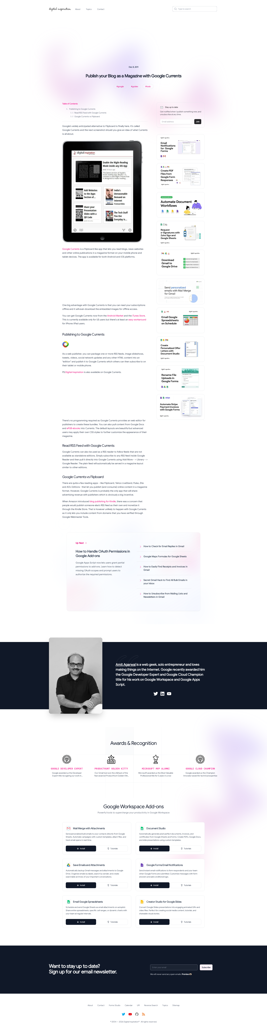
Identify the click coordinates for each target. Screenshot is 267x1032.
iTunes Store (138, 315)
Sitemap (176, 1005)
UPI (138, 1005)
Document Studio (155, 828)
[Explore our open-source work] (137, 1014)
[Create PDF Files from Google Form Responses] (180, 176)
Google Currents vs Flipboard (85, 116)
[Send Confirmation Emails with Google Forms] (180, 147)
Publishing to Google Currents (80, 109)
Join (198, 121)
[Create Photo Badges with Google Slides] (180, 349)
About (77, 9)
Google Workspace (159, 679)
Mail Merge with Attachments (89, 828)
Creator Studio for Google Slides (163, 901)
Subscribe (206, 967)
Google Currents (71, 249)
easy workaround (137, 319)
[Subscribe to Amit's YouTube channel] (169, 693)
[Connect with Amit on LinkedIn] (162, 693)
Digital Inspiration (74, 372)
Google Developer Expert (140, 674)
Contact (100, 9)
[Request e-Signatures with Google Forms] (180, 233)
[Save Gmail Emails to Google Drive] (180, 262)
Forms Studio (114, 1005)
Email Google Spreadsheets (88, 901)
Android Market (115, 315)
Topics (89, 9)
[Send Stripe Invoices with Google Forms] (180, 407)
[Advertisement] (133, 35)
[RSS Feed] (143, 1014)
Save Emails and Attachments (89, 865)
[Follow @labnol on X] (123, 1014)
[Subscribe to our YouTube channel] (130, 1014)
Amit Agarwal (126, 664)
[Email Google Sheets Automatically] (180, 320)
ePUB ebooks (73, 428)
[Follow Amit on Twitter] (156, 693)
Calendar (129, 1005)
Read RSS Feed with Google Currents (88, 112)
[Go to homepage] (60, 9)
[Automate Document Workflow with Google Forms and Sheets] (180, 205)
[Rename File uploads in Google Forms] (180, 378)
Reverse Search (151, 1005)
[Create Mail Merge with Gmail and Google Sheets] (180, 291)
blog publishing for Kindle (103, 501)
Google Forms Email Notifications (164, 865)
